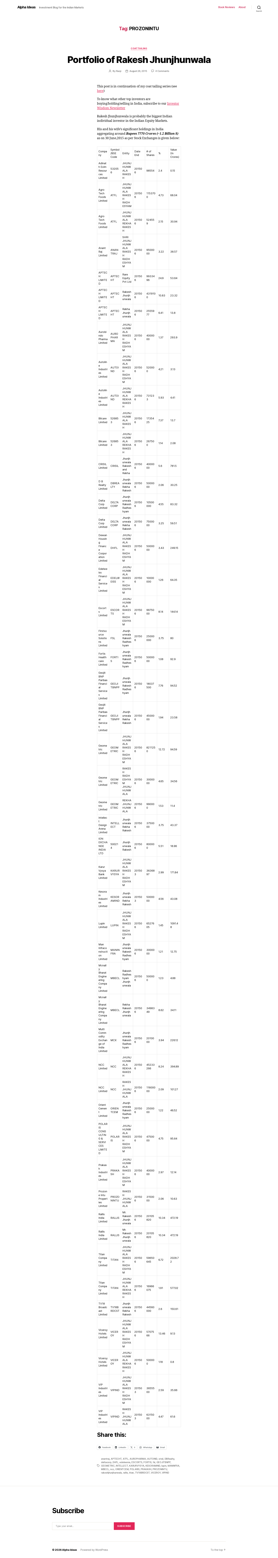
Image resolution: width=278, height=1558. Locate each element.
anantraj (105, 1458)
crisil (161, 1458)
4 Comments (162, 71)
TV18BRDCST (142, 1472)
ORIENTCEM (122, 1469)
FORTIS (147, 1462)
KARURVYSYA (136, 1465)
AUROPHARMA (138, 1458)
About (242, 7)
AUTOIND (152, 1458)
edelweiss (124, 1462)
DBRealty (169, 1458)
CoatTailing (139, 48)
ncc (112, 1469)
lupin (164, 1465)
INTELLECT (122, 1465)
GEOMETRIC (108, 1465)
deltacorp (106, 1462)
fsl (154, 1462)
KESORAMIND (153, 1465)
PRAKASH (146, 1469)
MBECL (105, 1469)
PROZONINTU (160, 1469)
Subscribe (124, 1526)
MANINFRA (173, 1465)
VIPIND (165, 1472)
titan (131, 1472)
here (100, 91)
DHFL (115, 1462)
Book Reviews (226, 7)
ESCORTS (136, 1462)
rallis (125, 1472)
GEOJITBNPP (164, 1462)
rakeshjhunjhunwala (111, 1472)
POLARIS (135, 1469)
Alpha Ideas (26, 7)
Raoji (118, 71)
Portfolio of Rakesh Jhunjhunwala (139, 59)
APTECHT (116, 1458)
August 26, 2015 (138, 71)
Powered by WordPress (94, 1549)
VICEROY (156, 1472)
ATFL (125, 1458)
